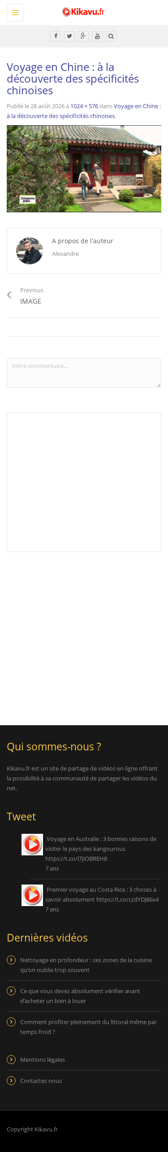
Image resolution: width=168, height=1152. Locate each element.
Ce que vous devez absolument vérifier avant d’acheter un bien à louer (80, 996)
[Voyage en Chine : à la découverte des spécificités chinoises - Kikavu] (82, 11)
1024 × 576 (84, 106)
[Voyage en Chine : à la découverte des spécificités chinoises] (84, 168)
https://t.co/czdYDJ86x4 (127, 899)
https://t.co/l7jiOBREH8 (76, 858)
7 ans (52, 868)
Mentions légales (42, 1060)
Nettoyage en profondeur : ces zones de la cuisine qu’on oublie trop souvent (86, 965)
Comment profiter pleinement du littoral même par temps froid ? (88, 1027)
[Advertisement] (82, 633)
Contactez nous (41, 1081)
